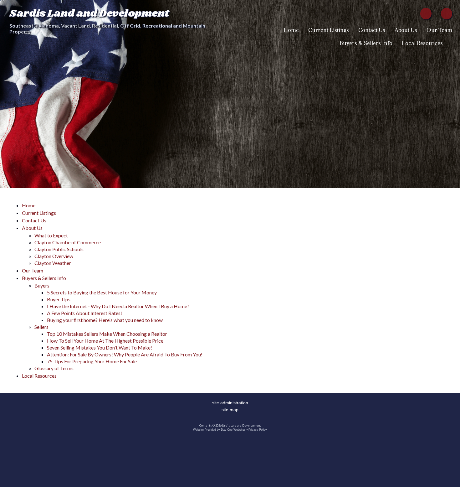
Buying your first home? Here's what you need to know (105, 320)
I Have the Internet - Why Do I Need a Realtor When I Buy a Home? (118, 306)
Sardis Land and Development (89, 13)
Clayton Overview (53, 256)
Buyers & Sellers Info (366, 43)
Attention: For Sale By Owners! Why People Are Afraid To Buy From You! (124, 354)
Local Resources (422, 43)
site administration (230, 402)
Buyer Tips (58, 299)
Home (291, 30)
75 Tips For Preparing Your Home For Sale (92, 361)
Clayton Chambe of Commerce (67, 242)
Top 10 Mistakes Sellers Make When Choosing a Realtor (107, 334)
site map (230, 409)
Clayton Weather (52, 263)
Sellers (41, 327)
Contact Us (371, 30)
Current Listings (328, 30)
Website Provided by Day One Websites (219, 429)
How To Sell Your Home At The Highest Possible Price (105, 341)
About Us (406, 30)
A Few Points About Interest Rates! (84, 313)
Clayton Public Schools (59, 249)
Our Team (439, 30)
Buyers (41, 285)
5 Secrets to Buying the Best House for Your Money (102, 292)
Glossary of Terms (54, 368)
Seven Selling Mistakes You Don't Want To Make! (99, 347)
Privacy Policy (257, 429)
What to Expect (51, 235)
